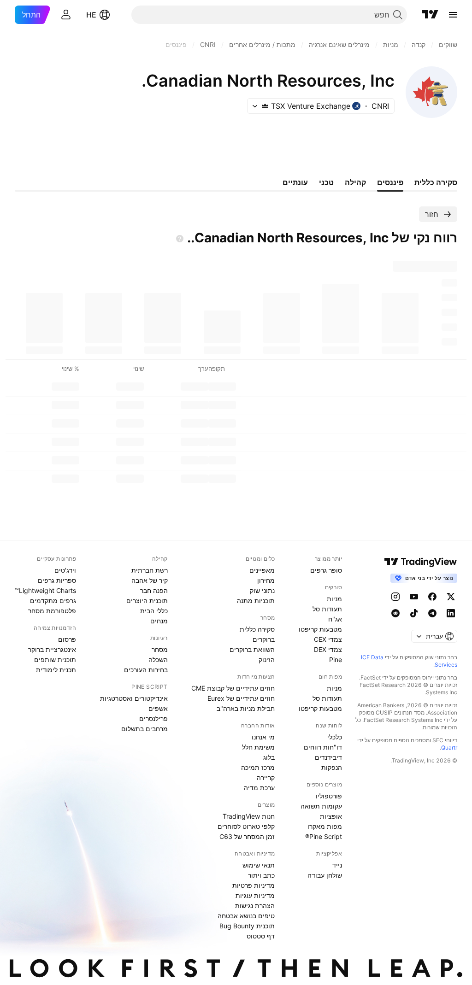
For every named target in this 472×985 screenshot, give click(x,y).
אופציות (331, 816)
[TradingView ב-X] (450, 596)
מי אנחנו (263, 737)
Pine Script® (323, 836)
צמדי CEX (328, 639)
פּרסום (67, 639)
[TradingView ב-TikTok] (413, 613)
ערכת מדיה (259, 788)
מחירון (266, 580)
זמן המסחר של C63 (247, 836)
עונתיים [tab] (295, 182)
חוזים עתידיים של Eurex (241, 698)
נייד (337, 865)
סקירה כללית (257, 629)
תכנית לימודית (56, 670)
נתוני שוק (262, 590)
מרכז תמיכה (258, 767)
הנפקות (331, 767)
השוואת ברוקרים (252, 649)
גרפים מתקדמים (53, 600)
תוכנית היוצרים (147, 600)
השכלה (158, 659)
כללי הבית (154, 611)
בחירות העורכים (146, 670)
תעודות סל (327, 609)
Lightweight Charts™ (45, 590)
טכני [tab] (326, 182)
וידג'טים (65, 570)
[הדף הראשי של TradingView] (430, 14)
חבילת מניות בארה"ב (246, 708)
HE (91, 14)
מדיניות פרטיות (253, 885)
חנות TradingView (249, 816)
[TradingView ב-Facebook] (432, 596)
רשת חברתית (149, 570)
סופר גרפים (326, 570)
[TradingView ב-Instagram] (395, 596)
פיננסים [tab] (390, 182)
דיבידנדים (328, 757)
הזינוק (267, 659)
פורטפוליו (329, 796)
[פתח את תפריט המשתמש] (66, 15)
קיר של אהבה (149, 580)
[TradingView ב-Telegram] (432, 613)
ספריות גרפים (57, 580)
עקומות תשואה (321, 806)
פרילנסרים (153, 718)
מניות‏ (334, 599)
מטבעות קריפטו (320, 629)
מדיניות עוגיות (255, 895)
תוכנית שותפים (55, 659)
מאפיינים (262, 570)
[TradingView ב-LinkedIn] (450, 613)
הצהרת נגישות (255, 905)
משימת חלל (258, 747)
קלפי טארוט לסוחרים (246, 826)
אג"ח (335, 619)
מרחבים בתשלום (144, 729)
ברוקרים (264, 639)
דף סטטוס (261, 936)
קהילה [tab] (355, 182)
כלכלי (334, 737)
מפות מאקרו (324, 826)
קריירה (266, 777)
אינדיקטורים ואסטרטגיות (134, 698)
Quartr (449, 747)
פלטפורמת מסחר (52, 611)
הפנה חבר (154, 590)
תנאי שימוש (258, 865)
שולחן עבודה (324, 875)
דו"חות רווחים (323, 747)
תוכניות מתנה (256, 600)
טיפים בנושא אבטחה (246, 916)
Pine (335, 659)
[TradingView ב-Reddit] (395, 613)
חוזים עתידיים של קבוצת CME (233, 688)
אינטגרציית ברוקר (52, 649)
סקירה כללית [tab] (435, 182)
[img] (265, 106)
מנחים (159, 621)
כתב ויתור (261, 875)
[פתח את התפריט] (453, 15)
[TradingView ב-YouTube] (413, 596)
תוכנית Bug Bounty (247, 926)
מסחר (160, 649)
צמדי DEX (328, 649)
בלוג (269, 757)
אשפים (158, 708)
